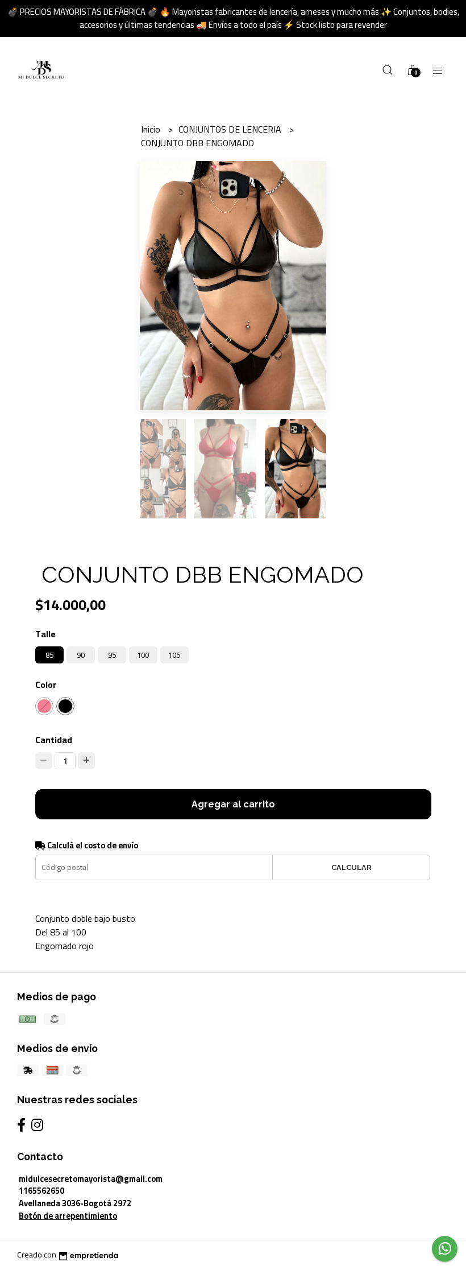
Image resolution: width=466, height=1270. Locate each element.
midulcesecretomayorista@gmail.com (91, 1178)
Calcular (351, 867)
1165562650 (41, 1190)
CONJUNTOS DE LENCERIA (231, 129)
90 (81, 655)
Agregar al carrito (233, 804)
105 (174, 655)
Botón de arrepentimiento (68, 1215)
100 (143, 655)
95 (112, 655)
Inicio (152, 129)
